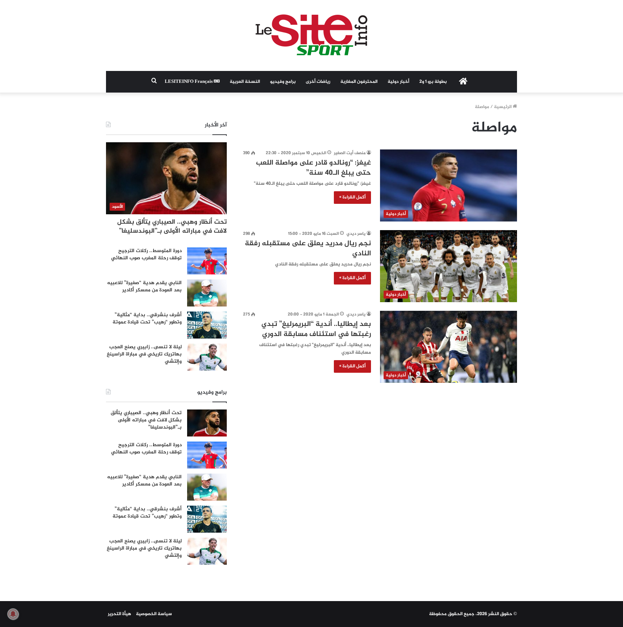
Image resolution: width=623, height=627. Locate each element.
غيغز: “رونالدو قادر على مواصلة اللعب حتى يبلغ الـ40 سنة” (313, 168)
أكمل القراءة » (352, 197)
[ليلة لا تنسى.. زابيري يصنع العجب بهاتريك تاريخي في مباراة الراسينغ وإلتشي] (207, 357)
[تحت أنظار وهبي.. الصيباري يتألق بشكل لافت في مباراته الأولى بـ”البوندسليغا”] (207, 422)
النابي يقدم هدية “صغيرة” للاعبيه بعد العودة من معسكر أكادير (144, 286)
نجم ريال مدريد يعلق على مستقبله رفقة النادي (308, 249)
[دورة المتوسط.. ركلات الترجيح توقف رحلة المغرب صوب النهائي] (207, 260)
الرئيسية (503, 107)
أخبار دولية (398, 82)
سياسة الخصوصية (154, 614)
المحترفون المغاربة (358, 82)
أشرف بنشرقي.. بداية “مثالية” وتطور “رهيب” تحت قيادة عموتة (147, 318)
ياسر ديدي (356, 233)
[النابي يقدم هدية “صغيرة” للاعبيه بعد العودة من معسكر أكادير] (207, 292)
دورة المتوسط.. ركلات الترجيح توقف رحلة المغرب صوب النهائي (146, 254)
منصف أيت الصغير (350, 153)
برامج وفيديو (283, 82)
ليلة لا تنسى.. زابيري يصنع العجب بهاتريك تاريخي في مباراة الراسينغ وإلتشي (144, 354)
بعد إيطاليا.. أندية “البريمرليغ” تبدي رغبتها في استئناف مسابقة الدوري (316, 329)
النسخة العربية (245, 82)
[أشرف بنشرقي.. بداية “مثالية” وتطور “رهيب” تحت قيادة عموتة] (207, 325)
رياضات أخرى (318, 82)
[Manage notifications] (13, 614)
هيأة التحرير (119, 614)
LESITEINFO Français (189, 82)
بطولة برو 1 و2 (433, 82)
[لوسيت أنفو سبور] (311, 35)
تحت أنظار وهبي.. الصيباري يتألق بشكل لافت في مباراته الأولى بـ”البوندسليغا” (172, 227)
